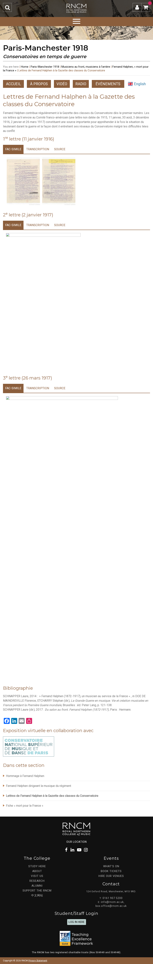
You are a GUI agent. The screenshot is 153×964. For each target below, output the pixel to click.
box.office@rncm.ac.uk (111, 905)
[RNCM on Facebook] (66, 850)
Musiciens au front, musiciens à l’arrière (85, 66)
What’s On (111, 866)
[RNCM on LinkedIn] (73, 850)
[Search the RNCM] (7, 7)
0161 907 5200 (113, 898)
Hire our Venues (111, 876)
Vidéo (62, 84)
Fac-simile (13, 149)
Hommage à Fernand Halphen (25, 776)
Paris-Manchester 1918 (45, 66)
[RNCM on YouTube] (79, 850)
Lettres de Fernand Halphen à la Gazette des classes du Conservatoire (52, 796)
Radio (80, 84)
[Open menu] (76, 20)
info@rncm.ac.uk (112, 901)
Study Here (37, 866)
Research (37, 881)
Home (24, 66)
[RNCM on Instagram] (86, 850)
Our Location (76, 841)
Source (59, 149)
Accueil (13, 84)
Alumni (37, 885)
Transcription (37, 149)
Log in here (77, 922)
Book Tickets (111, 871)
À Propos (39, 84)
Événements (108, 84)
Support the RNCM (37, 890)
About (37, 871)
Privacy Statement (37, 960)
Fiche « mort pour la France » (24, 805)
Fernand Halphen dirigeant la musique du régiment (38, 786)
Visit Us (37, 876)
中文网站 (37, 895)
